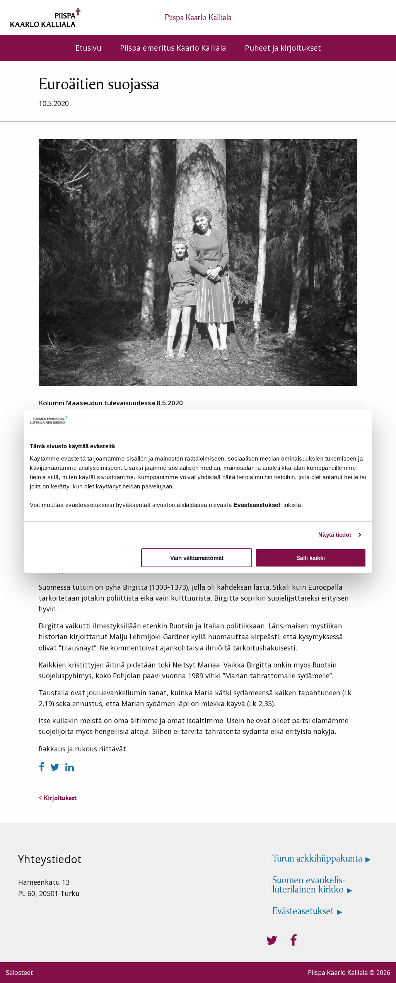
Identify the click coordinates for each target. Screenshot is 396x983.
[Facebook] (43, 767)
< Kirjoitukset (58, 798)
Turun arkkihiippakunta (317, 858)
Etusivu (88, 48)
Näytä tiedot (334, 534)
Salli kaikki (310, 558)
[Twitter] (56, 767)
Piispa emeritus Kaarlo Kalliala (173, 48)
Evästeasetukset (303, 911)
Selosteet (19, 972)
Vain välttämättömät (197, 558)
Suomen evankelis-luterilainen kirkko (308, 884)
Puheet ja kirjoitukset (283, 48)
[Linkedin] (69, 767)
